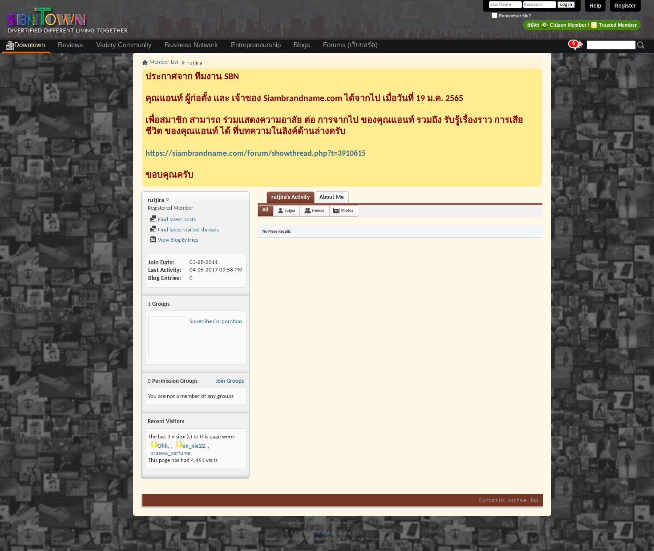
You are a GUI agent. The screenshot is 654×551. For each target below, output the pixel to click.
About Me (331, 197)
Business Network (191, 45)
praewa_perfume (170, 453)
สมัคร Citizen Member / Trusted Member (582, 25)
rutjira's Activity (290, 197)
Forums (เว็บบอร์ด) (350, 45)
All (265, 210)
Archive (517, 500)
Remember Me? (514, 15)
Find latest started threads (188, 230)
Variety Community (124, 45)
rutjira (290, 211)
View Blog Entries (177, 240)
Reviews (70, 45)
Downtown (29, 45)
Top (534, 500)
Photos (347, 211)
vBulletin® (325, 533)
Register (625, 6)
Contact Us (492, 500)
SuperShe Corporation (216, 321)
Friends (318, 211)
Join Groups (230, 381)
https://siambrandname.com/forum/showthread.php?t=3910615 (255, 154)
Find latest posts (176, 220)
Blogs (302, 45)
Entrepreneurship (256, 45)
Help (595, 6)
